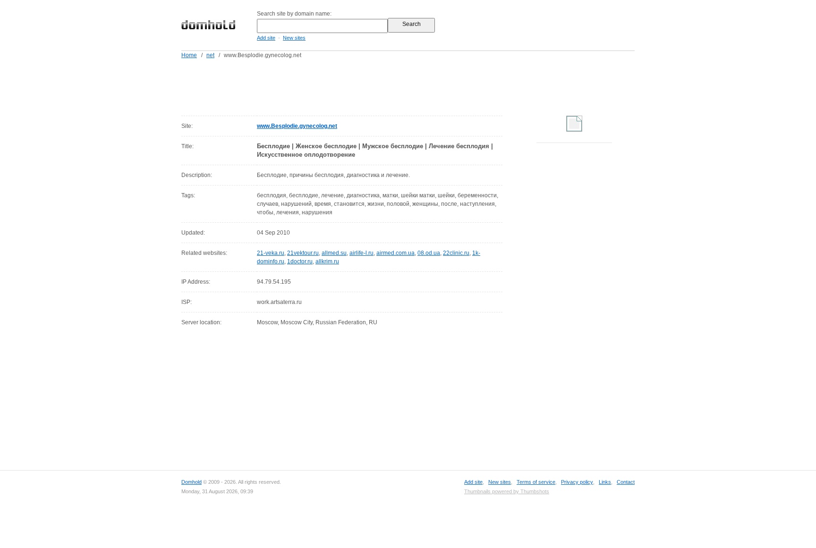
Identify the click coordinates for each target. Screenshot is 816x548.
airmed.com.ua (395, 253)
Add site (266, 38)
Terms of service (536, 482)
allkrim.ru (327, 261)
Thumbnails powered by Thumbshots (506, 491)
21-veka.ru (270, 253)
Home (189, 55)
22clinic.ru (456, 253)
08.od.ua (428, 253)
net (210, 55)
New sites (294, 38)
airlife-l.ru (361, 253)
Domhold (191, 482)
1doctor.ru (300, 261)
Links (605, 482)
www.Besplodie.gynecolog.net (297, 126)
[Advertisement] (426, 85)
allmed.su (334, 253)
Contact (626, 482)
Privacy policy (577, 482)
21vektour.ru (303, 253)
